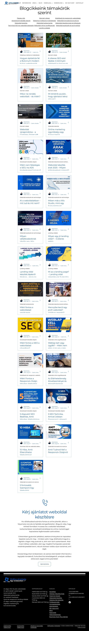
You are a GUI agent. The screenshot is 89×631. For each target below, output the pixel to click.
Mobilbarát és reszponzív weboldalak (68, 18)
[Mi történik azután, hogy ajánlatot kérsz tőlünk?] (58, 76)
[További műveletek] (41, 51)
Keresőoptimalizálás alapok (21, 21)
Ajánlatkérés (53, 606)
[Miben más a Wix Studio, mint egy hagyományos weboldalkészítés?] (58, 182)
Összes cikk (21, 18)
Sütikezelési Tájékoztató (20, 626)
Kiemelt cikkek (44, 18)
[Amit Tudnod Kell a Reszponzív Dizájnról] (58, 431)
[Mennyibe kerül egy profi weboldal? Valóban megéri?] (58, 289)
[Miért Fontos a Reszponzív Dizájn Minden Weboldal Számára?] (30, 360)
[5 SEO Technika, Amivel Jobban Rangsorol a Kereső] (58, 396)
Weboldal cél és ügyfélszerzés (44, 25)
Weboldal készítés (21, 23)
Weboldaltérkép (55, 615)
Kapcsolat (52, 612)
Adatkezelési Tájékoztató (7, 626)
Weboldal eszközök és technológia (68, 25)
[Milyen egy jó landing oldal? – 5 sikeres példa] (58, 218)
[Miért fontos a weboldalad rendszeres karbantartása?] (30, 289)
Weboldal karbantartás (44, 23)
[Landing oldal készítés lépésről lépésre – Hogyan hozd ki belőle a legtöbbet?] (30, 254)
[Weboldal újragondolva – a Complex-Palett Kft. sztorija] (30, 111)
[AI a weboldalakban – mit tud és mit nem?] (30, 182)
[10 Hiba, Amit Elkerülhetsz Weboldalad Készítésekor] (30, 431)
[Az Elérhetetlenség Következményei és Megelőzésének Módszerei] (58, 360)
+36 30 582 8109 (73, 591)
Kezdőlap (52, 592)
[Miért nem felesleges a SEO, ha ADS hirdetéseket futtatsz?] (30, 147)
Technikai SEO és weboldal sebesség (21, 25)
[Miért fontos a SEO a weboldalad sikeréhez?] (30, 325)
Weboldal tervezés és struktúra (68, 21)
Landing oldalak (44, 28)
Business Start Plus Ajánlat (58, 617)
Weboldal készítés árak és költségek (67, 23)
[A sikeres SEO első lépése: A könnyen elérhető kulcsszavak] (58, 40)
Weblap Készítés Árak (56, 594)
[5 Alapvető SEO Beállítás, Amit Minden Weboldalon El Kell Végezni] (30, 396)
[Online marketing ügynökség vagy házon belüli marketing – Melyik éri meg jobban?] (58, 111)
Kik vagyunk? (54, 608)
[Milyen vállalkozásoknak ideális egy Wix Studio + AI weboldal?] (30, 218)
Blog (51, 610)
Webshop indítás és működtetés (44, 21)
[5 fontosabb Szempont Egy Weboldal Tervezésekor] (30, 467)
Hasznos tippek (54, 596)
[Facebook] (70, 602)
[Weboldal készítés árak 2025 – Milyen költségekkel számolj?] (58, 147)
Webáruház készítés (56, 600)
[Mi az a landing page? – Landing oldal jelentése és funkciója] (58, 254)
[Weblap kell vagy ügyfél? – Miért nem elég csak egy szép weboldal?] (58, 325)
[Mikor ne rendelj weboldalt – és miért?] (30, 76)
